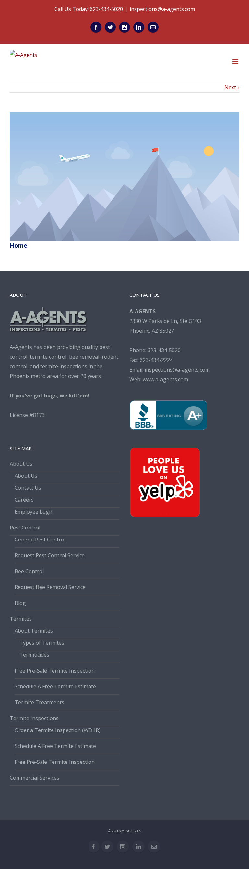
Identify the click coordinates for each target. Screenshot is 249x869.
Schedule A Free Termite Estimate (55, 686)
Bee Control (29, 571)
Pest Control (25, 527)
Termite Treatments (39, 702)
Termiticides (34, 654)
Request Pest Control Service (50, 555)
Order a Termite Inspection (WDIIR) (58, 730)
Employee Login (34, 511)
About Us (21, 463)
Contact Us (28, 487)
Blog (20, 603)
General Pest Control (40, 539)
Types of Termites (41, 642)
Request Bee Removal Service (50, 587)
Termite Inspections (34, 718)
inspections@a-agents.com (162, 9)
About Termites (34, 630)
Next (230, 87)
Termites (21, 618)
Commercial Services (34, 777)
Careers (24, 499)
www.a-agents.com (165, 379)
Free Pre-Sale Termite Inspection (55, 670)
